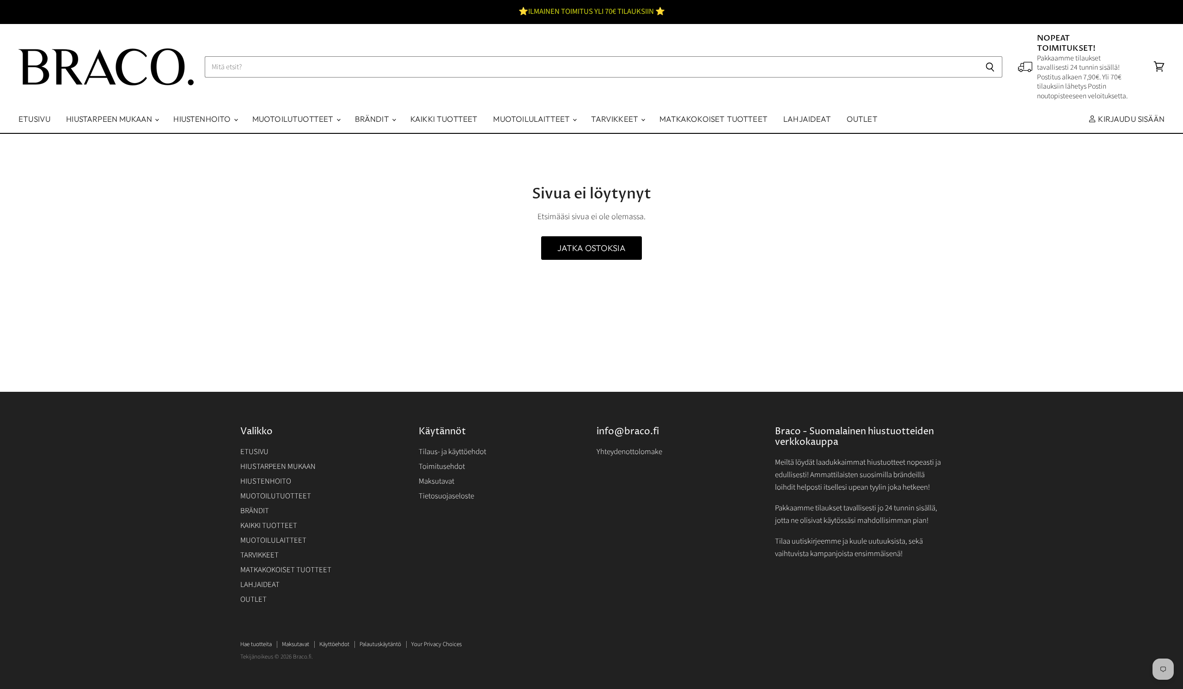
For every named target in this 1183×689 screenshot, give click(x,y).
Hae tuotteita (256, 644)
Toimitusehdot (442, 466)
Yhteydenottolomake (629, 451)
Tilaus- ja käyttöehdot (452, 451)
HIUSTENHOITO (202, 119)
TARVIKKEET (615, 119)
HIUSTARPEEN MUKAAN (110, 119)
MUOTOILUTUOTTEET (293, 119)
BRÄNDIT (373, 119)
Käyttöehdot (334, 644)
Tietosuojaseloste (446, 496)
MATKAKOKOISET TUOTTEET (713, 119)
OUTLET (862, 119)
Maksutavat (436, 481)
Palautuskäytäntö (380, 644)
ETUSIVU (34, 119)
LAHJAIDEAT (807, 119)
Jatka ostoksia (591, 248)
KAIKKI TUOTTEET (444, 119)
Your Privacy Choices (436, 644)
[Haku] (990, 67)
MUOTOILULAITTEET (532, 119)
